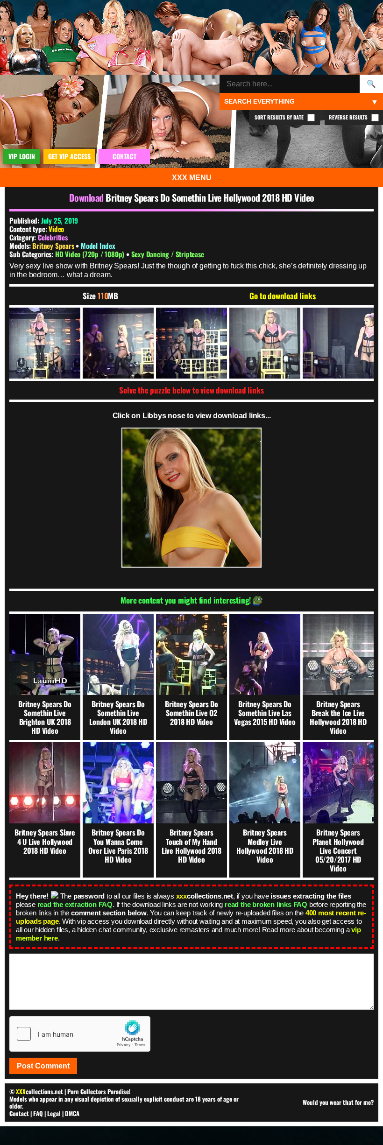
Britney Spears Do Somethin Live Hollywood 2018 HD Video (210, 197)
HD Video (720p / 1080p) (90, 254)
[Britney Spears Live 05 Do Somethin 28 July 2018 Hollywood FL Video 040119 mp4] (44, 343)
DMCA (72, 1113)
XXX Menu (192, 178)
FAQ (38, 1113)
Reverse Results (349, 117)
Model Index (98, 245)
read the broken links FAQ (266, 904)
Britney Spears (54, 245)
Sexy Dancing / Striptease (167, 254)
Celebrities (53, 237)
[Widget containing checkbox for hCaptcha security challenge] (79, 1034)
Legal (54, 1113)
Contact (19, 1113)
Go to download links (282, 296)
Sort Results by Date (280, 117)
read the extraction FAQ (75, 904)
